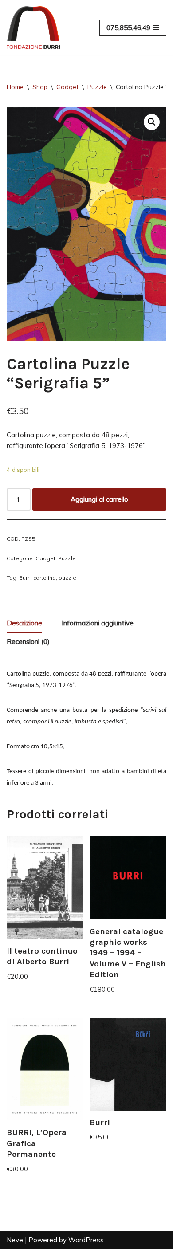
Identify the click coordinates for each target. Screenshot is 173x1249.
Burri (25, 577)
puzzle (67, 577)
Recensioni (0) (28, 641)
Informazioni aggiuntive (98, 623)
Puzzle (97, 87)
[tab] (24, 623)
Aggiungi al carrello (99, 499)
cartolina (44, 577)
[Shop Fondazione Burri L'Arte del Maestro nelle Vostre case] (33, 27)
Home (15, 87)
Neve (15, 1240)
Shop (39, 87)
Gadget (67, 87)
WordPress (86, 1240)
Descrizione (24, 623)
